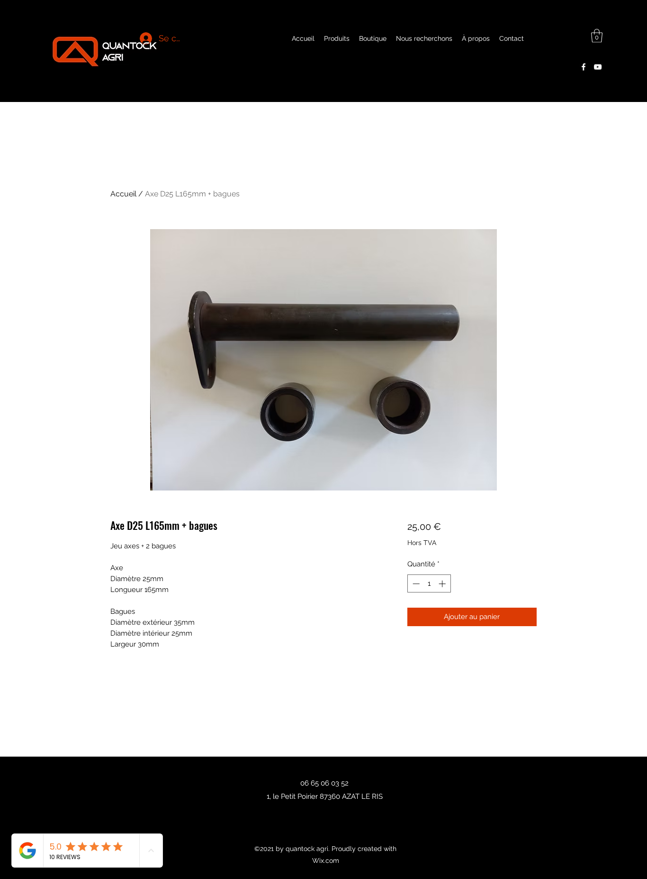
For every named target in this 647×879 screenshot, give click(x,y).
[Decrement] (415, 583)
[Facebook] (583, 67)
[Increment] (443, 583)
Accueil (123, 193)
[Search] (546, 51)
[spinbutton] (429, 583)
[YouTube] (597, 67)
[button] (596, 36)
